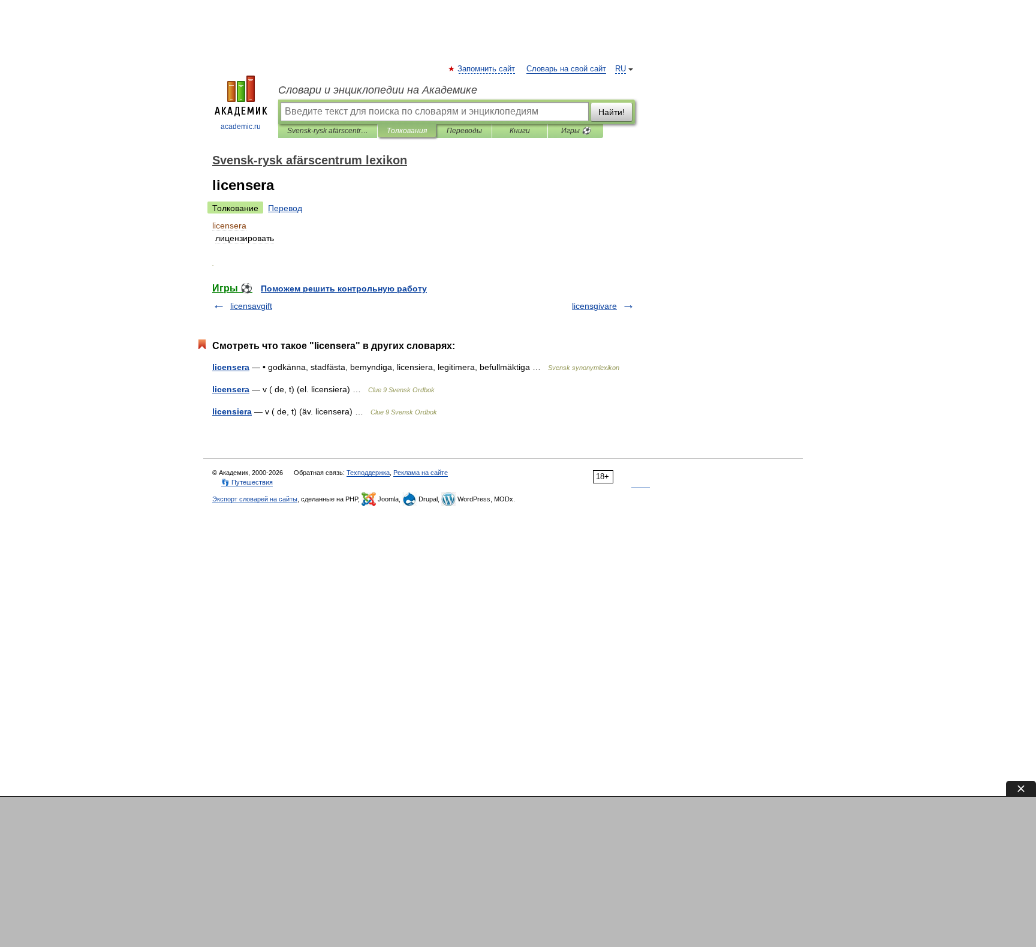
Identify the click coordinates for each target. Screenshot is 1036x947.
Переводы (464, 131)
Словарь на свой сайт (566, 69)
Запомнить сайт (487, 69)
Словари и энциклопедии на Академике (377, 90)
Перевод (285, 208)
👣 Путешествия (247, 482)
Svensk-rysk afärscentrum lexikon (327, 131)
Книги (520, 131)
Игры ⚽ (576, 131)
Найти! (611, 112)
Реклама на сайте (420, 472)
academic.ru (241, 126)
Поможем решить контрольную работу (344, 288)
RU (620, 69)
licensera (230, 367)
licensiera (232, 411)
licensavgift (251, 306)
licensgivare (594, 306)
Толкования (407, 131)
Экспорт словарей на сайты (254, 499)
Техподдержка (368, 472)
